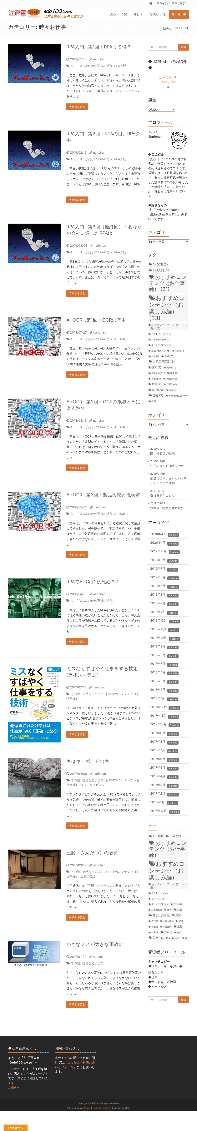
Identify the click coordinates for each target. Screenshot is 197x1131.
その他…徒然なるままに (87, 694)
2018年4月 (163, 673)
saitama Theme (100, 1108)
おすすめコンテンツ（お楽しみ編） (167, 308)
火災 (172, 390)
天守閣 (171, 367)
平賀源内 (172, 379)
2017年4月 (163, 776)
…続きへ (14, 1087)
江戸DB (172, 384)
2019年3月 (163, 595)
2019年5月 (164, 586)
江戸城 (158, 389)
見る (113, 14)
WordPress (85, 1108)
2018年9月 (163, 647)
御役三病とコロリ (162, 495)
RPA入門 (120, 66)
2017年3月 (163, 785)
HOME (167, 27)
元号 (155, 356)
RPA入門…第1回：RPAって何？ (98, 47)
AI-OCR (119, 339)
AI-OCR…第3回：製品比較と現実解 (103, 495)
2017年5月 (163, 768)
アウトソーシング (161, 334)
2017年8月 (163, 742)
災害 (158, 395)
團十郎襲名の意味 (162, 453)
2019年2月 (163, 603)
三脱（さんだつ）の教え (92, 853)
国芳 (156, 367)
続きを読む (78, 106)
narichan (99, 59)
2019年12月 (164, 551)
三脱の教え (88, 876)
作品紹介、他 (157, 14)
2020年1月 (163, 543)
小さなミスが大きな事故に (94, 944)
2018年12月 (164, 621)
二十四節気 (177, 351)
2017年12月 (164, 707)
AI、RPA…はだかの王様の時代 (92, 66)
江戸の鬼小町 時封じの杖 (167, 466)
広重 (156, 384)
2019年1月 (163, 612)
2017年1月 (163, 802)
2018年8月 (163, 655)
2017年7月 (163, 750)
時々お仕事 (179, 14)
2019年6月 (164, 577)
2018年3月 (163, 681)
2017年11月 (164, 716)
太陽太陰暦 (158, 373)
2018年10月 (164, 638)
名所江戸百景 (164, 361)
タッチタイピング (92, 785)
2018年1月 (163, 699)
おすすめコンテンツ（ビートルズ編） (168, 327)
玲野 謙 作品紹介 (178, 395)
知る (125, 14)
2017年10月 (164, 724)
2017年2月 (163, 794)
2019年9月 (163, 560)
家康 (174, 373)
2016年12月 (164, 811)
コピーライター (160, 339)
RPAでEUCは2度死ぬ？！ (93, 581)
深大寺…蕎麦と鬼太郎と (167, 508)
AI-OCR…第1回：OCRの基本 (96, 320)
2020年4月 (164, 534)
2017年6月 (163, 759)
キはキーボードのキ (87, 761)
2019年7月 (163, 569)
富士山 (156, 379)
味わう (138, 14)
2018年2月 (163, 690)
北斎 (169, 356)
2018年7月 (163, 664)
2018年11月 (164, 629)
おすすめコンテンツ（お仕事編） (167, 283)
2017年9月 (163, 733)
